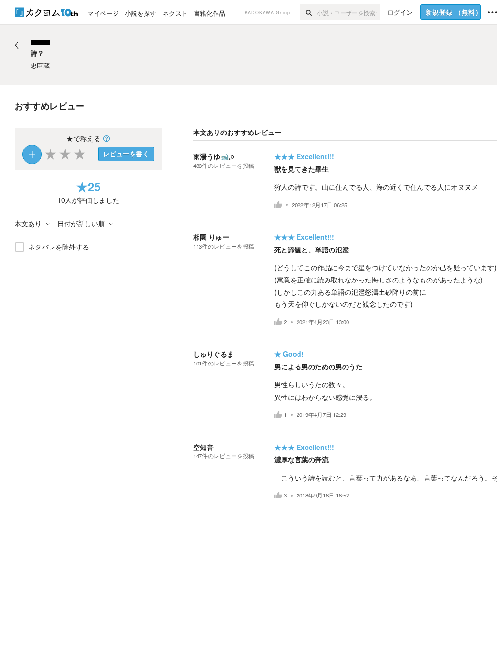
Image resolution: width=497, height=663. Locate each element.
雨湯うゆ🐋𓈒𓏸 (213, 156)
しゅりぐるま (213, 354)
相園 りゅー (211, 237)
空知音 (203, 447)
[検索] (308, 12)
